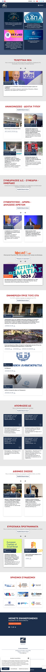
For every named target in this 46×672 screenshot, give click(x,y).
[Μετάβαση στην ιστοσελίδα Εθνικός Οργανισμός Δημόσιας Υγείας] (36, 585)
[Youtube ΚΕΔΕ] (37, 1)
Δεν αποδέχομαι (14, 668)
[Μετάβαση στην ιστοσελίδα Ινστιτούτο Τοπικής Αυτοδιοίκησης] (9, 594)
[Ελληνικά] (3, 1)
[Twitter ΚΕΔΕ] (41, 1)
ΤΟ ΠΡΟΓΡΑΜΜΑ (16, 348)
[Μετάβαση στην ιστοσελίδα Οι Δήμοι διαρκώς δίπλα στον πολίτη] (9, 585)
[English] (4, 1)
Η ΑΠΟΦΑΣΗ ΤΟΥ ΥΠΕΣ (9, 325)
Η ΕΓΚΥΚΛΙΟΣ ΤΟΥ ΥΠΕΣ (9, 370)
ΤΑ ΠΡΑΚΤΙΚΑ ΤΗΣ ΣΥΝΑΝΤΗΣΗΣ (27, 348)
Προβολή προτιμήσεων (23, 668)
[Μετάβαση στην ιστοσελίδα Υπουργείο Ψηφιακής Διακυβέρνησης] (9, 603)
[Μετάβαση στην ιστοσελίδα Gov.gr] (23, 603)
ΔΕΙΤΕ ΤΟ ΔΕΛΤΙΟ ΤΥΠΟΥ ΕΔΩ (10, 131)
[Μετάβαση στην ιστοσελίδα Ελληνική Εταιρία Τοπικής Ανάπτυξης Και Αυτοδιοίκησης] (23, 585)
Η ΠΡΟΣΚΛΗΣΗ (7, 348)
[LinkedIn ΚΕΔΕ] (43, 1)
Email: (21, 653)
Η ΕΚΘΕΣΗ (27, 558)
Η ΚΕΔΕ (30, 1)
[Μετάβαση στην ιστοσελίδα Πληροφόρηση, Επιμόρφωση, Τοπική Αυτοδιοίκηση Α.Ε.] (36, 603)
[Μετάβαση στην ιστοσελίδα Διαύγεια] (36, 594)
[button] (28, 658)
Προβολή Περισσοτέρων (23, 109)
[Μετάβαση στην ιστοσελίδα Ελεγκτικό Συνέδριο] (23, 594)
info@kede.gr (24, 653)
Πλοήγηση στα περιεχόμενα (23, 258)
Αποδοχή (5, 668)
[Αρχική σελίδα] (4, 5)
